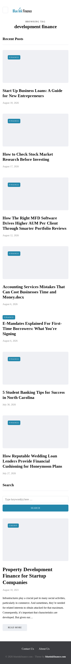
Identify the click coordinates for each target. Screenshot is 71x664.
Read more (15, 627)
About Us (44, 648)
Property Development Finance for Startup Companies (27, 576)
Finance (14, 57)
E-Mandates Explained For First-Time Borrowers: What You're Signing (32, 328)
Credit (13, 525)
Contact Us (28, 648)
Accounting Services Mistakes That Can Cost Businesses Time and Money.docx (34, 292)
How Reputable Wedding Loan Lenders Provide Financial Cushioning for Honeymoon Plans (32, 461)
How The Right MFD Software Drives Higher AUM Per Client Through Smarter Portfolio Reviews (34, 223)
